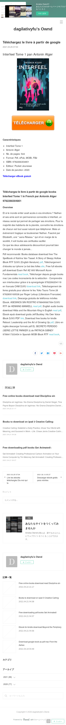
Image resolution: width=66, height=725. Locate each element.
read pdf (37, 306)
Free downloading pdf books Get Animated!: (27, 447)
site (43, 266)
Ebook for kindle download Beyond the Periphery (40, 627)
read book (23, 274)
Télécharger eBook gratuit (17, 176)
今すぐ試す (42, 13)
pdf (41, 262)
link (22, 318)
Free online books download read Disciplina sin (29, 395)
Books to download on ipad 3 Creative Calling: (28, 421)
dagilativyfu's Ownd (33, 29)
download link (34, 286)
